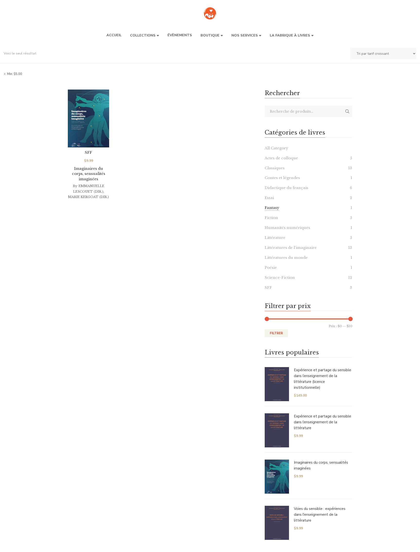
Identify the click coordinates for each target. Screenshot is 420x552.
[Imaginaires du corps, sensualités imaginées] (88, 118)
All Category (276, 148)
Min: (14, 74)
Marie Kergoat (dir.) (88, 197)
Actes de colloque (281, 158)
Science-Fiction (280, 277)
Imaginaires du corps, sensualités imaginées (88, 173)
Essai (269, 197)
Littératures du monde (286, 257)
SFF (88, 152)
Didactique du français (286, 187)
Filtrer (276, 333)
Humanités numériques (287, 227)
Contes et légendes (282, 177)
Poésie (271, 267)
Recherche (347, 111)
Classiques (275, 168)
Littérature (275, 237)
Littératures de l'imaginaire (291, 247)
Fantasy (272, 207)
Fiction (271, 217)
